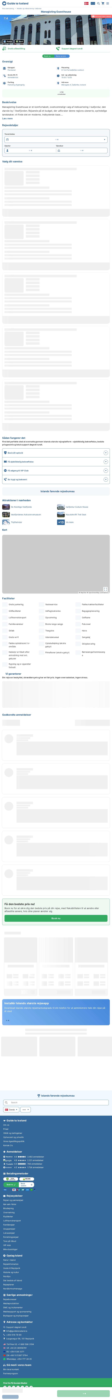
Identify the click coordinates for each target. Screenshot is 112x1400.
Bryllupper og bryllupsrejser (16, 1316)
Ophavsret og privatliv (13, 1137)
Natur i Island (9, 1260)
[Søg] (98, 3)
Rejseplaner (8, 1284)
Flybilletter (8, 1216)
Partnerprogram (10, 1373)
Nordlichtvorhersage (12, 1288)
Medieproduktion (11, 1303)
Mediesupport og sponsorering (17, 1311)
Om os (6, 1125)
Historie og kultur (11, 1272)
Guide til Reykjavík (11, 1268)
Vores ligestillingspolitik (13, 1141)
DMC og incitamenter (13, 1307)
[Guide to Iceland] (15, 3)
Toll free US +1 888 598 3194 (20, 1344)
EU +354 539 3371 (15, 1351)
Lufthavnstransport (12, 1220)
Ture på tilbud (9, 1241)
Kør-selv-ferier (9, 1204)
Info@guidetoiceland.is (16, 1331)
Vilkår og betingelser (12, 1133)
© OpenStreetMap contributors (97, 592)
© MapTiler (82, 592)
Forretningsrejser (11, 1237)
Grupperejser (9, 1229)
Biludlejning (8, 1208)
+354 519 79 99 (13, 1335)
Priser (5, 1129)
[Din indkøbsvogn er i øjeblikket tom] (103, 3)
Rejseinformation (10, 1264)
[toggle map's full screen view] (105, 589)
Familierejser (9, 1225)
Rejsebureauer (10, 1299)
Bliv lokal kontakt (11, 1369)
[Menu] (107, 3)
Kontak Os (8, 1145)
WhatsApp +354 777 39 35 (19, 1359)
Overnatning (9, 1212)
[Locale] (86, 3)
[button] (56, 30)
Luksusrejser (9, 1233)
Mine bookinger (10, 1249)
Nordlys (6, 1276)
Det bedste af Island (12, 1280)
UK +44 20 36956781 (17, 1348)
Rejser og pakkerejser (13, 1200)
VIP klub (7, 1245)
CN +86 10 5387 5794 (17, 1355)
